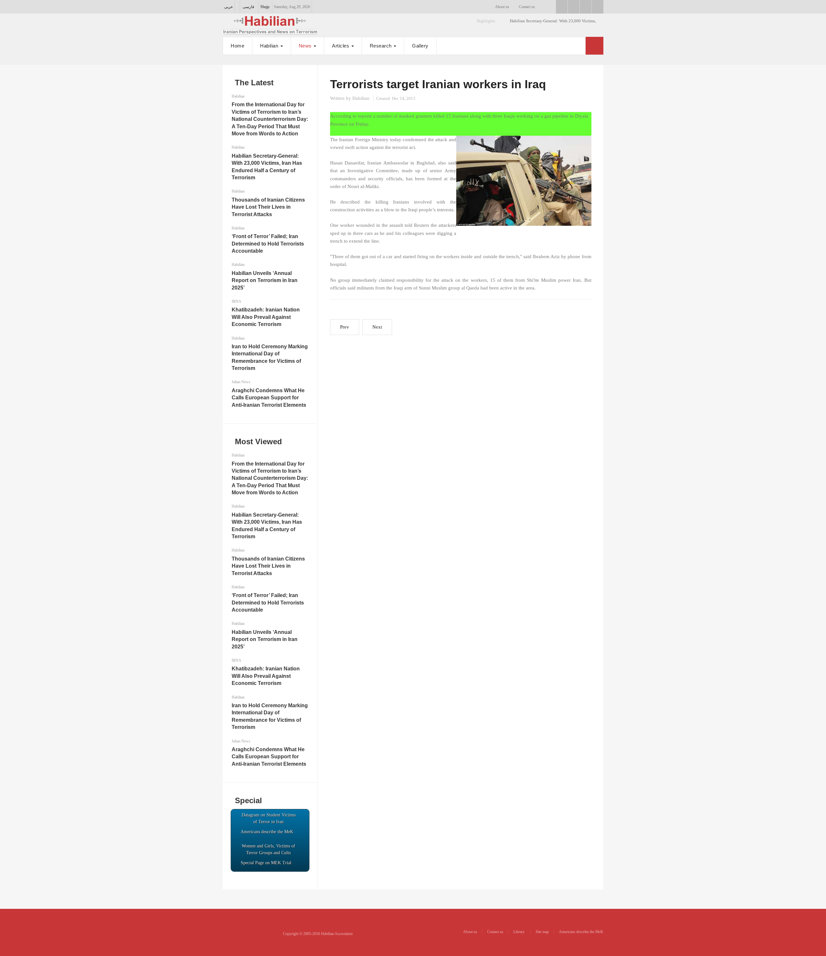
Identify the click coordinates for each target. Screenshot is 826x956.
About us (502, 7)
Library (519, 932)
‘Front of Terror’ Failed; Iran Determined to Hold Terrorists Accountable (268, 244)
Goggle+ (573, 7)
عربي (228, 7)
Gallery (420, 45)
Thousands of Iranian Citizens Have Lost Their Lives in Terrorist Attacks (268, 207)
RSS (597, 7)
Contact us (527, 7)
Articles (341, 45)
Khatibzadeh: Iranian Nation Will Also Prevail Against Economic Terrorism (266, 317)
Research (381, 45)
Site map (542, 932)
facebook (562, 7)
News (306, 45)
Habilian (270, 45)
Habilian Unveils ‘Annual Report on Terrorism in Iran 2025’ (264, 280)
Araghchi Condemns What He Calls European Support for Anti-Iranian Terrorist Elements (269, 398)
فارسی (248, 7)
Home (237, 45)
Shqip (264, 7)
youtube (585, 7)
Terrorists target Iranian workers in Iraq (438, 84)
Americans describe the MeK (581, 932)
